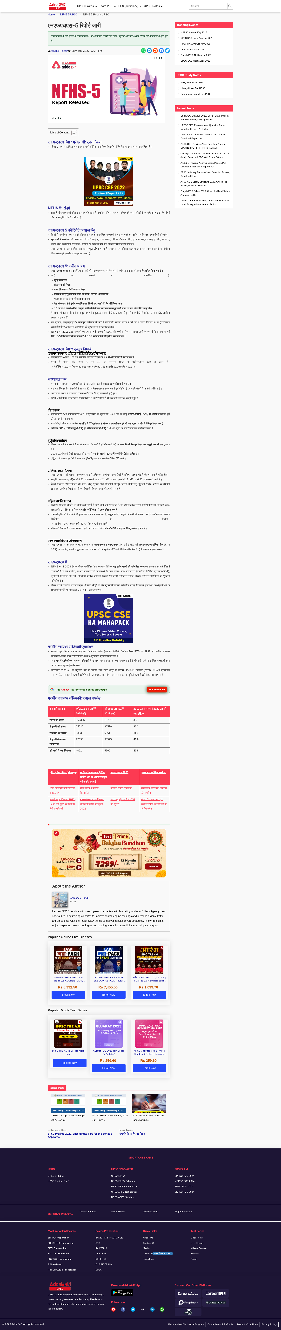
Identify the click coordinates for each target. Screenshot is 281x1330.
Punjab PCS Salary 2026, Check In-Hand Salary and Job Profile (205, 193)
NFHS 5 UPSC (69, 14)
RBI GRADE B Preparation (62, 1269)
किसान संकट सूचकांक (121, 788)
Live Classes (197, 1243)
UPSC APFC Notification (124, 1192)
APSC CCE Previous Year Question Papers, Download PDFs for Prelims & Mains (203, 146)
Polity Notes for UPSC (192, 82)
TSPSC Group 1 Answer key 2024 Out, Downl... (110, 1117)
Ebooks (195, 1253)
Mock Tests (197, 1237)
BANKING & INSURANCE (109, 1237)
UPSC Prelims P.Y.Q (59, 1181)
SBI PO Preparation (58, 1237)
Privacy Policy (269, 1324)
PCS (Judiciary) (128, 6)
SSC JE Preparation (59, 1253)
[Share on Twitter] (167, 50)
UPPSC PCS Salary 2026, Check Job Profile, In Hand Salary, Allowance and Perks (205, 202)
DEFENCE (101, 1259)
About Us (148, 1237)
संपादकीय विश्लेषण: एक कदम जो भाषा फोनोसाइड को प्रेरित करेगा (154, 804)
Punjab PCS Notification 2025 (196, 55)
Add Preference (157, 689)
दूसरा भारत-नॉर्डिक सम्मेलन (153, 772)
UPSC (98, 1269)
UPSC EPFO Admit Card (124, 1186)
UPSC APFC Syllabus (122, 1197)
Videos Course (199, 1248)
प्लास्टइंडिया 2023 (119, 772)
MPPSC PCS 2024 (185, 1181)
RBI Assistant (55, 1264)
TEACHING (101, 1253)
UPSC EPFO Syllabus (123, 1181)
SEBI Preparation (57, 1248)
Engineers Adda (183, 1211)
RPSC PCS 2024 (184, 1186)
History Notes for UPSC (193, 88)
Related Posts (56, 1087)
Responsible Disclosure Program (186, 1324)
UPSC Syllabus (56, 1176)
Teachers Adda (88, 1211)
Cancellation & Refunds (220, 1324)
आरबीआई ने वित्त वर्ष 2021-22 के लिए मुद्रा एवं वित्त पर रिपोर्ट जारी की (62, 804)
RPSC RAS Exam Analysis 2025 (197, 38)
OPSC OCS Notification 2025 (195, 60)
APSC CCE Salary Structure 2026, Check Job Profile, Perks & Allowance (204, 183)
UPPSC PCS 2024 (184, 1176)
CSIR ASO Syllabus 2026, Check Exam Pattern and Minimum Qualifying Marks (205, 117)
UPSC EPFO (118, 1176)
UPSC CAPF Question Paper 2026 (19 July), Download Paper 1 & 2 (203, 136)
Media (146, 1248)
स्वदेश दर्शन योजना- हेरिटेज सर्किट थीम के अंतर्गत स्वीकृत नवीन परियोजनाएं (93, 777)
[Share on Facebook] (161, 50)
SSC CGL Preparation (60, 1259)
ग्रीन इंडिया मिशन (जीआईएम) (63, 772)
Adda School (118, 1211)
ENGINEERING (103, 1264)
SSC (97, 1243)
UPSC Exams (85, 6)
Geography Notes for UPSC (195, 94)
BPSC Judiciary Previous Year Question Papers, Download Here (205, 174)
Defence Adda (150, 1211)
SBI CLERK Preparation (61, 1243)
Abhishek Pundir (59, 50)
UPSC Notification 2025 (193, 49)
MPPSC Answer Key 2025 (194, 32)
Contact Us (149, 1243)
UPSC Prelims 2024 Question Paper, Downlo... (148, 1117)
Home (51, 14)
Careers (157, 1253)
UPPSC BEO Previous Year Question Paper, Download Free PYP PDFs (203, 127)
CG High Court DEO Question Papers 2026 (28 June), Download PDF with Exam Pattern (205, 155)
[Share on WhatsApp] (143, 50)
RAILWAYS (101, 1248)
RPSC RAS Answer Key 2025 (195, 43)
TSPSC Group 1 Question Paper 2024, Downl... (68, 1117)
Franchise (148, 1259)
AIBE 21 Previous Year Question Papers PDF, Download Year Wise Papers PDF (204, 165)
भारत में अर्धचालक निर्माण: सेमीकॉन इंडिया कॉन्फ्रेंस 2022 (92, 804)
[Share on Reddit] (155, 50)
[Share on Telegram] (149, 50)
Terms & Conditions (247, 1324)
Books (194, 1259)
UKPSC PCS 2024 (184, 1192)
